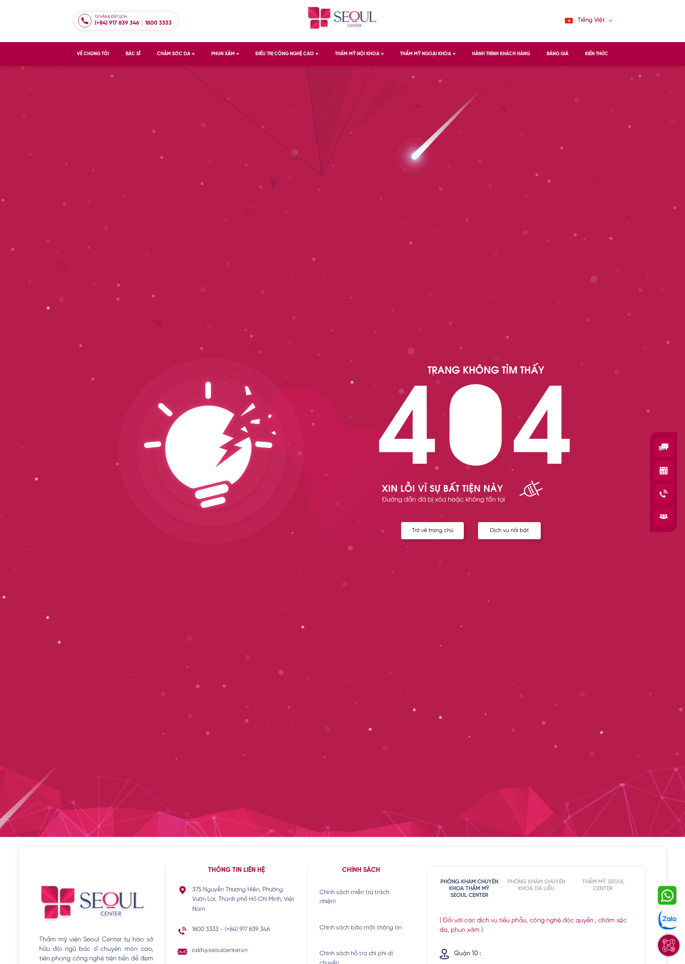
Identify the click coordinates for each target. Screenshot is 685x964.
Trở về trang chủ (432, 531)
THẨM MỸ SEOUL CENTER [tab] (603, 885)
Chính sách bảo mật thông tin (361, 928)
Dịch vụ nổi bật (509, 531)
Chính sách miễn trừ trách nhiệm (354, 897)
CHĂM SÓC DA (173, 53)
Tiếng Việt (591, 20)
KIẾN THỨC (596, 53)
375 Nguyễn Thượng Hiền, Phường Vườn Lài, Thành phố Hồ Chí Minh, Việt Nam (243, 900)
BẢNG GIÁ (557, 53)
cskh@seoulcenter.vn (219, 950)
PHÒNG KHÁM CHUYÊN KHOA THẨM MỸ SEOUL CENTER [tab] (469, 888)
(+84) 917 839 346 (117, 23)
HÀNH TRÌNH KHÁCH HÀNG (501, 53)
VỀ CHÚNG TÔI (93, 53)
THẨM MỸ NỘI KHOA (357, 53)
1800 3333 (158, 23)
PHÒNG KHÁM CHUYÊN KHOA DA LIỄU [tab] (536, 885)
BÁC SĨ (133, 53)
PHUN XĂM (223, 53)
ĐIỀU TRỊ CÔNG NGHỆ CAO (284, 53)
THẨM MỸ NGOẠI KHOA (425, 53)
